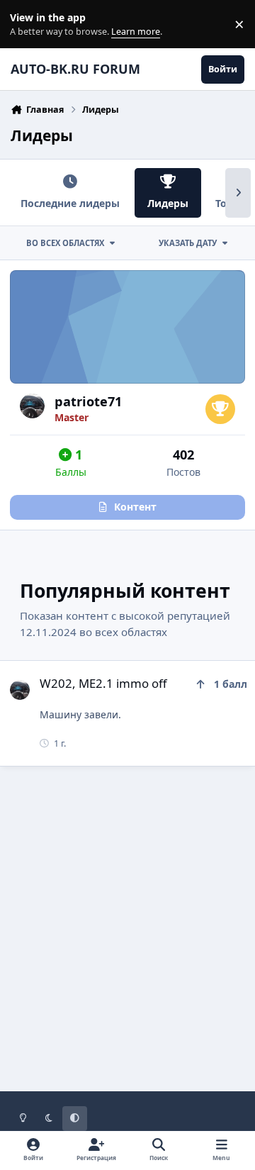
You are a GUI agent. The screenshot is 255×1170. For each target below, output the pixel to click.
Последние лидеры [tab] (70, 203)
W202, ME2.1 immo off (103, 683)
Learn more (27, 24)
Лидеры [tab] (167, 203)
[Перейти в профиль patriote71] (32, 406)
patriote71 (88, 401)
